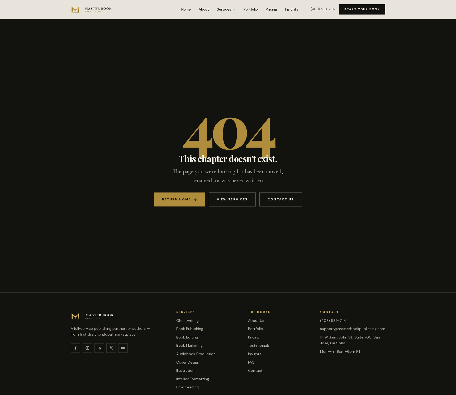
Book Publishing (189, 328)
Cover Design (187, 362)
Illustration (185, 370)
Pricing (271, 9)
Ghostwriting (187, 320)
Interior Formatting (192, 379)
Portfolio (251, 9)
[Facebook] (75, 348)
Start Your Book (362, 9)
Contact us (281, 199)
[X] (111, 348)
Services (224, 9)
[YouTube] (123, 348)
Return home (176, 199)
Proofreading (187, 387)
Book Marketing (189, 345)
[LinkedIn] (99, 348)
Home (186, 9)
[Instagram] (87, 348)
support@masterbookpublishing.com (352, 328)
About (204, 9)
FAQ (251, 362)
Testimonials (259, 345)
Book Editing (187, 337)
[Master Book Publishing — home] (91, 9)
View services (232, 199)
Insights (291, 9)
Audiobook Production (196, 353)
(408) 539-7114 (323, 9)
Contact (255, 370)
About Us (256, 320)
